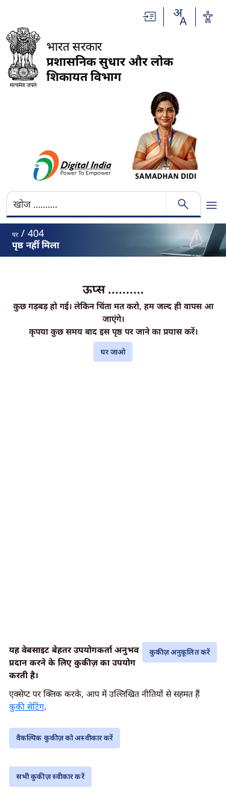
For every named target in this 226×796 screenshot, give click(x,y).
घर (15, 234)
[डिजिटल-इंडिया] (72, 165)
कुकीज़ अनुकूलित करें (179, 652)
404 (36, 233)
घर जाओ (113, 352)
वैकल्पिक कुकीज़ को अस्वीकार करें (64, 738)
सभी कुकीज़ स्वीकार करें (50, 776)
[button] (150, 16)
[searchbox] (87, 204)
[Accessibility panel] (208, 17)
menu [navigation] (211, 205)
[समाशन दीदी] (165, 136)
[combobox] (179, 17)
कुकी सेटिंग (26, 706)
